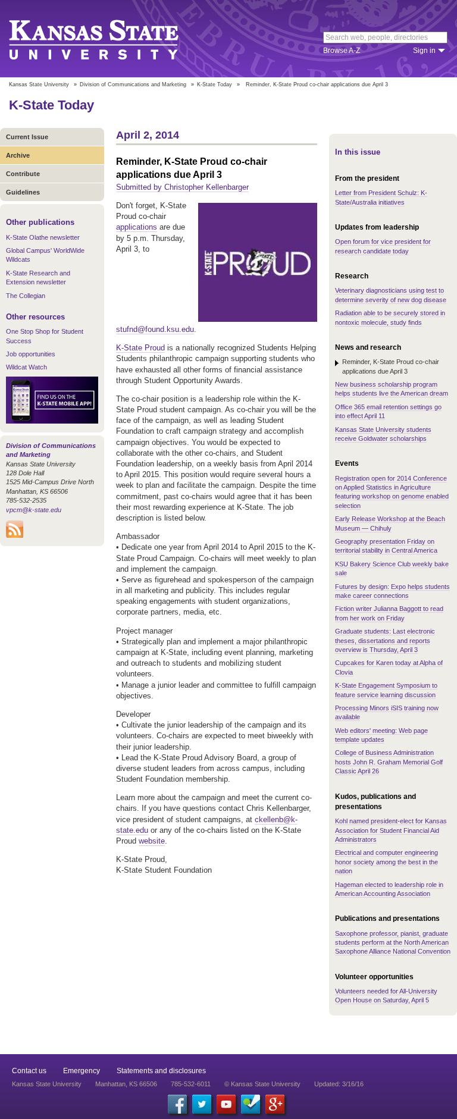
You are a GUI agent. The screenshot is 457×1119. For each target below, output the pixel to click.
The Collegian (25, 295)
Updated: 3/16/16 (339, 1083)
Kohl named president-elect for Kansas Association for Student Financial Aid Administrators (391, 830)
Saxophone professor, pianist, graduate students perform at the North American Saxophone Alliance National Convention (392, 942)
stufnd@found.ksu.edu (155, 329)
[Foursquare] (250, 1104)
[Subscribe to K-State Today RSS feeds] (14, 535)
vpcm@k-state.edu (33, 509)
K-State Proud (140, 347)
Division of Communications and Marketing (133, 84)
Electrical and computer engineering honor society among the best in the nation (386, 861)
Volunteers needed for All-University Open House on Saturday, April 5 (386, 996)
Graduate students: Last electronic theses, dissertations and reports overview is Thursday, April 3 (385, 640)
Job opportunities (30, 354)
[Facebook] (177, 1104)
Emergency (81, 1071)
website (152, 840)
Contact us (29, 1071)
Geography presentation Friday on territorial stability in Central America (386, 546)
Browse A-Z (341, 50)
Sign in (424, 50)
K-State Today (214, 84)
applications (136, 226)
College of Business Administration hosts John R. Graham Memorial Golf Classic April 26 (389, 762)
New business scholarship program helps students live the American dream (391, 389)
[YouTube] (226, 1104)
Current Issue (27, 136)
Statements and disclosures (161, 1071)
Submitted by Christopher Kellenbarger (182, 187)
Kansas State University (108, 38)
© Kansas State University (262, 1083)
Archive (18, 155)
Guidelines (23, 192)
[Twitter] (201, 1104)
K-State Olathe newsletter (43, 237)
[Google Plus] (274, 1104)
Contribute (23, 173)
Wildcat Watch (26, 367)
